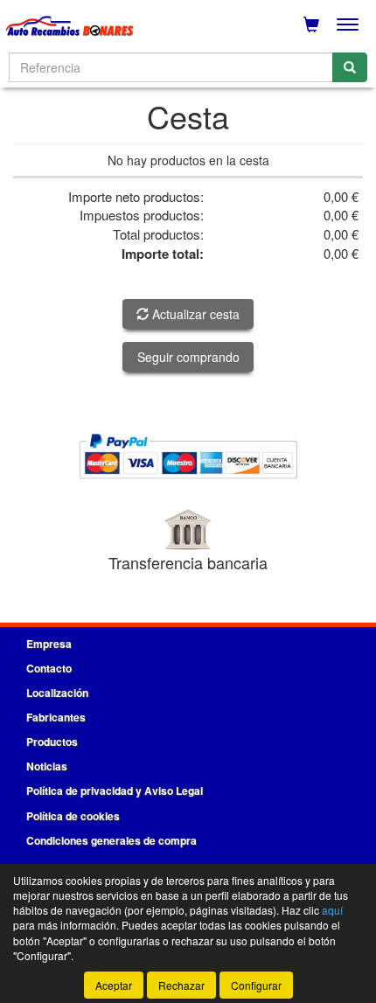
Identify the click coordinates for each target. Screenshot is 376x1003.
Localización (57, 692)
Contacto (49, 668)
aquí (332, 909)
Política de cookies (73, 816)
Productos (52, 741)
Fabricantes (56, 717)
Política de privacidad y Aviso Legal (114, 790)
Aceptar (113, 985)
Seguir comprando (188, 357)
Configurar (256, 985)
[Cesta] (311, 24)
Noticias (46, 766)
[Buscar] (349, 67)
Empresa (49, 643)
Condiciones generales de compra (111, 840)
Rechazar (181, 985)
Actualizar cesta (194, 314)
